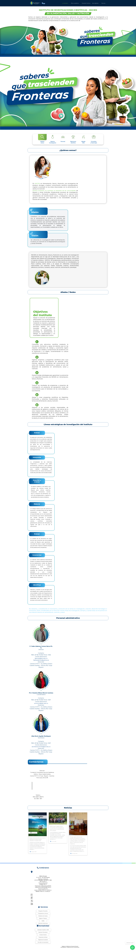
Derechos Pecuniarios (43, 932)
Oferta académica (75, 3)
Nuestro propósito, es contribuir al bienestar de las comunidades (54, 190)
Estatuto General (43, 934)
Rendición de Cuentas (43, 915)
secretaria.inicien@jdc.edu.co (41, 746)
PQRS (43, 920)
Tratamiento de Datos (43, 937)
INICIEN (37, 183)
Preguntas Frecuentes (43, 911)
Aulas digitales (95, 3)
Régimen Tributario (43, 918)
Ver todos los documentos (43, 942)
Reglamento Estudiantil (43, 939)
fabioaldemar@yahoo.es (41, 660)
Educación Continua (86, 3)
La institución (65, 3)
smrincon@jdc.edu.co (41, 703)
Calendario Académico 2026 (43, 929)
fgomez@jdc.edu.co (41, 658)
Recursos (103, 3)
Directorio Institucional (43, 923)
